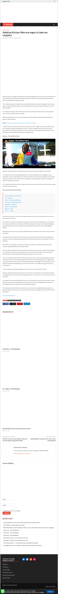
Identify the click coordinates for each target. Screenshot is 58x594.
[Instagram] (34, 559)
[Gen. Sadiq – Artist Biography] (29, 371)
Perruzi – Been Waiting (11, 206)
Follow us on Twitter (50, 586)
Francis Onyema (17, 38)
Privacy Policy (6, 577)
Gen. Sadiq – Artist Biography (11, 389)
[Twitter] (27, 559)
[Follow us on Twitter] (54, 1)
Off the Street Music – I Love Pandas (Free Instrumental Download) (20, 543)
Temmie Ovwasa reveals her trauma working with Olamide (21, 123)
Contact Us (6, 567)
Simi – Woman (9, 198)
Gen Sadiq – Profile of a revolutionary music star (15, 540)
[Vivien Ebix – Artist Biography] (29, 331)
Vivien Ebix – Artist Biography (11, 349)
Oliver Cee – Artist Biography (11, 530)
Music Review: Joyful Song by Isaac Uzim (14, 525)
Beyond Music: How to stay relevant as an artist (17, 428)
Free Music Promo (7, 572)
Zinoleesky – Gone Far (11, 204)
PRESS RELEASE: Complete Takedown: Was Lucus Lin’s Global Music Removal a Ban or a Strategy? (28, 527)
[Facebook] (23, 559)
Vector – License (9, 211)
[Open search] (54, 24)
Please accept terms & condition (12, 510)
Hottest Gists (6, 29)
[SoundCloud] (30, 559)
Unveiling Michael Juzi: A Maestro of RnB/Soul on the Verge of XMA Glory (22, 545)
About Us (5, 564)
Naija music (18, 300)
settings (42, 592)
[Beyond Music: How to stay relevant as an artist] (29, 411)
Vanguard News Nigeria (9, 295)
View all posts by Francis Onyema (22, 453)
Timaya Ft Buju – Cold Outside (13, 196)
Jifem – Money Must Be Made (13, 200)
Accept (50, 591)
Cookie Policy (6, 569)
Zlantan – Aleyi (9, 209)
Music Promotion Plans (9, 575)
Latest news (11, 300)
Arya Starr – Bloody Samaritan (13, 202)
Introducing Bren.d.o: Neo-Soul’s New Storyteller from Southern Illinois (21, 522)
